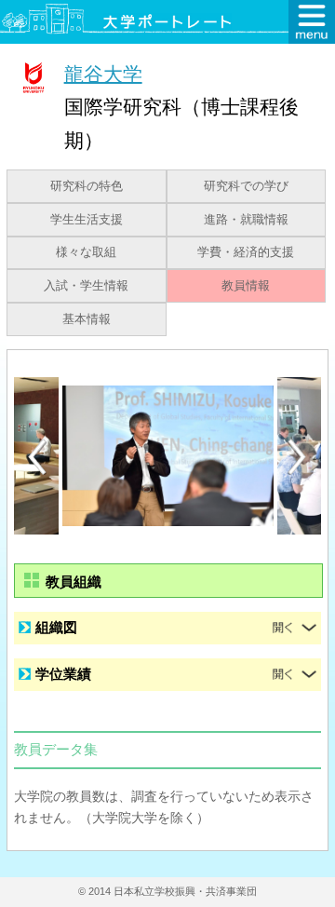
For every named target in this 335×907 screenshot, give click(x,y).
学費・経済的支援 (245, 252)
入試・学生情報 (86, 285)
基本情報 (86, 319)
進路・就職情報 (246, 219)
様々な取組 (86, 252)
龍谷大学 (103, 73)
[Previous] (37, 456)
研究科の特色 (86, 186)
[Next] (298, 457)
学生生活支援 (86, 219)
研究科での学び (246, 186)
